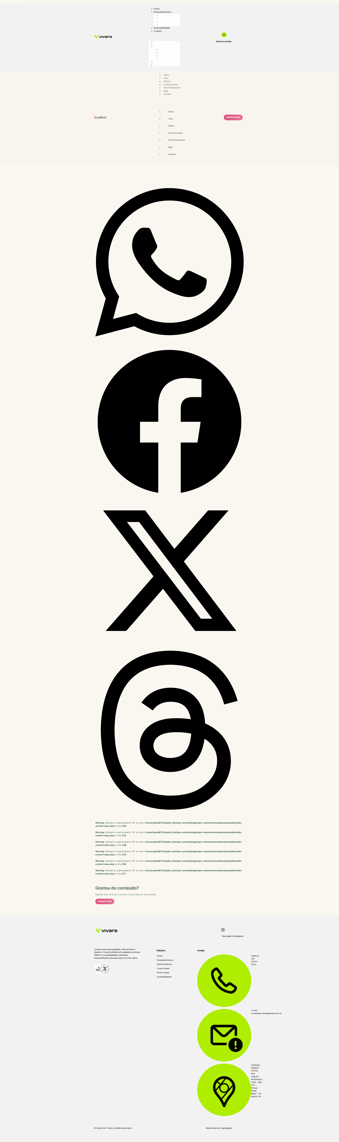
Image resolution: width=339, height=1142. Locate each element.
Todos (162, 15)
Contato (158, 31)
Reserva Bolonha (166, 18)
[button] (169, 263)
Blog (166, 91)
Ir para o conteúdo (9, 1)
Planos (167, 81)
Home (157, 8)
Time (166, 78)
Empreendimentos (162, 12)
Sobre (166, 75)
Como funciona (171, 84)
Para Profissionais (172, 88)
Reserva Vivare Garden (169, 25)
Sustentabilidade (162, 27)
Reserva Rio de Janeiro (169, 21)
